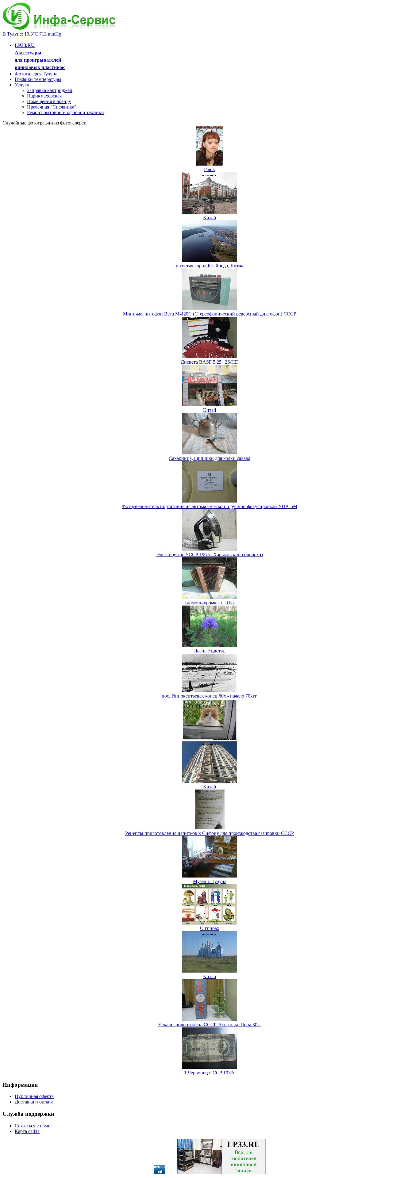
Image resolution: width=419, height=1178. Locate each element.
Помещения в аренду (49, 101)
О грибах (209, 928)
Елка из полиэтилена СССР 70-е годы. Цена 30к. (209, 1024)
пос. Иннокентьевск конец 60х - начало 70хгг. (210, 695)
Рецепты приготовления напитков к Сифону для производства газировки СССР (209, 833)
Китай (209, 217)
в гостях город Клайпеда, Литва (209, 265)
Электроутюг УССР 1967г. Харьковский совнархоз (209, 554)
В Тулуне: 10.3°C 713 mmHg (31, 33)
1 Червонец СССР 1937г (209, 1072)
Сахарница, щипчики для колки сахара (209, 458)
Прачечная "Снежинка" (51, 106)
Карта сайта (27, 1131)
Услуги (22, 84)
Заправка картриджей (49, 90)
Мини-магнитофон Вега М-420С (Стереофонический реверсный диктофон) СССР (209, 313)
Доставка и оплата (34, 1101)
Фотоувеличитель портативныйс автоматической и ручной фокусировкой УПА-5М (209, 506)
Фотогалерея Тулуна (36, 73)
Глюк (209, 169)
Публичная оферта (34, 1096)
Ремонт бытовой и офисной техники (65, 112)
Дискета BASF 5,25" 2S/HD (210, 362)
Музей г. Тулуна (209, 881)
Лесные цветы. (209, 650)
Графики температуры (38, 79)
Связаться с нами (33, 1125)
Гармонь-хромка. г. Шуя (209, 602)
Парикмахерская (44, 95)
